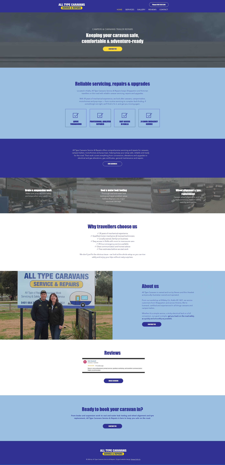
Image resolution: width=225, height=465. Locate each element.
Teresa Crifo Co (135, 459)
